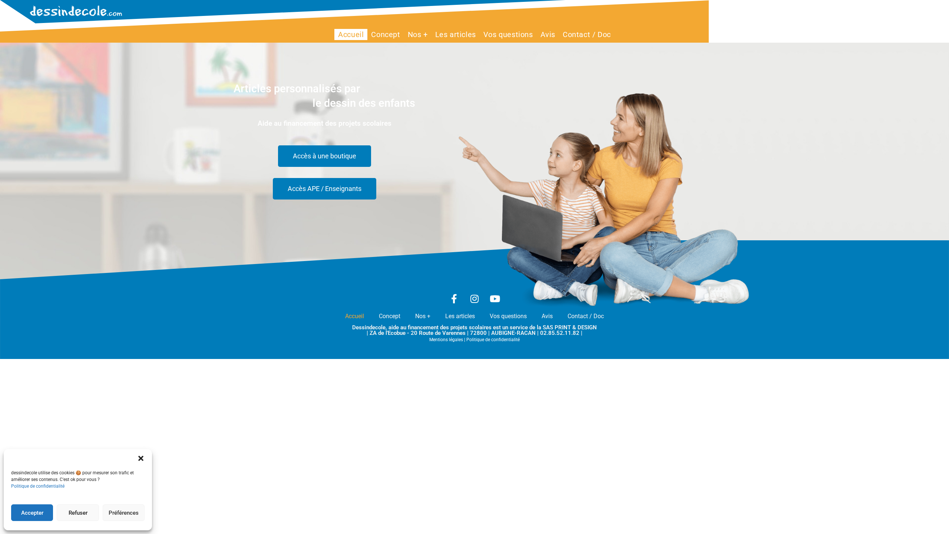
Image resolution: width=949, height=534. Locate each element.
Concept (389, 316)
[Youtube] (495, 298)
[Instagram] (474, 298)
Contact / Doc (586, 316)
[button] (141, 458)
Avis (547, 316)
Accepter (32, 513)
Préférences (124, 513)
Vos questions (508, 316)
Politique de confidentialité (38, 486)
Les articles (460, 316)
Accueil (354, 316)
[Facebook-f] (454, 298)
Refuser (78, 513)
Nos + (422, 316)
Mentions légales (446, 339)
